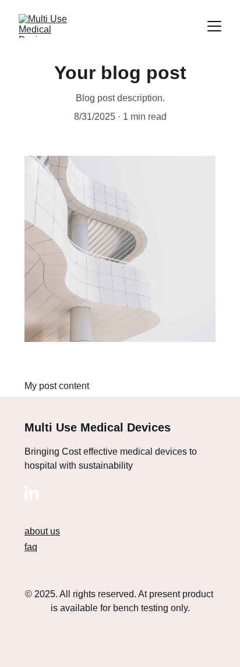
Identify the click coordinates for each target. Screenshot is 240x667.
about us (42, 531)
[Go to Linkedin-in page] (31, 493)
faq (30, 547)
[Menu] (214, 26)
